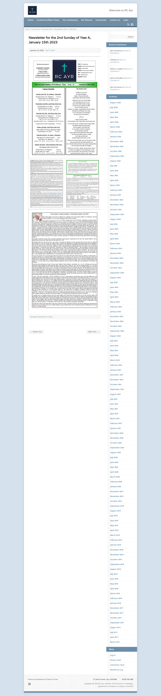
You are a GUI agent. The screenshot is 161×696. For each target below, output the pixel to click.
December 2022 (116, 316)
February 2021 (116, 423)
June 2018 (114, 579)
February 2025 (116, 190)
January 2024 (115, 253)
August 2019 (115, 511)
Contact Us (115, 20)
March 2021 (115, 418)
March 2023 (115, 302)
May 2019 (114, 525)
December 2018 (116, 550)
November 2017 (116, 613)
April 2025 (114, 180)
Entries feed (115, 660)
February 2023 (116, 307)
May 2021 (114, 409)
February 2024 (116, 248)
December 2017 (116, 608)
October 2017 (116, 618)
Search (130, 37)
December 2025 (116, 141)
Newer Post (36, 331)
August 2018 (115, 569)
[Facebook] (132, 24)
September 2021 (117, 389)
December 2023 (116, 258)
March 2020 (115, 477)
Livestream (101, 20)
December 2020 (116, 433)
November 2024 (116, 204)
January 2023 (115, 311)
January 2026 (115, 136)
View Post (72, 29)
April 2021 (114, 413)
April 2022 (114, 355)
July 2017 (114, 632)
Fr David (51, 50)
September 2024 (117, 214)
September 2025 (117, 156)
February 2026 (116, 132)
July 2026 (114, 107)
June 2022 (114, 345)
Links (125, 20)
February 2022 (116, 365)
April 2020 (114, 472)
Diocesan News (47, 29)
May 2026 (114, 117)
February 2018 (116, 598)
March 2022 (115, 360)
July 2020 (114, 457)
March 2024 (115, 243)
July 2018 (114, 574)
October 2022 (116, 326)
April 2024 (114, 239)
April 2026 (114, 122)
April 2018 (114, 588)
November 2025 (116, 146)
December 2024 (116, 200)
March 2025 (115, 185)
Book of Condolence (118, 61)
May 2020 (114, 467)
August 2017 (115, 627)
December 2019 (116, 491)
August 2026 (115, 102)
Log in (113, 655)
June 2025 (114, 170)
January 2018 (115, 603)
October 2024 (116, 209)
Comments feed (117, 665)
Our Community (70, 20)
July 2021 (114, 399)
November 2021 (116, 379)
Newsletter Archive (61, 29)
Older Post (93, 331)
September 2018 (117, 564)
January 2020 (115, 486)
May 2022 (114, 350)
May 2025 (114, 175)
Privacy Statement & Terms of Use (43, 679)
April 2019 (114, 530)
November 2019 (116, 496)
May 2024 (114, 234)
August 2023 (115, 277)
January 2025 (115, 195)
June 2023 (114, 287)
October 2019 (116, 501)
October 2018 (116, 559)
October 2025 (116, 151)
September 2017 (117, 622)
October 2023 (116, 268)
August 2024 (115, 219)
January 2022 (115, 370)
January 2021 (115, 428)
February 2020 (116, 481)
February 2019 (116, 540)
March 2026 (115, 127)
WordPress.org (116, 670)
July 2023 (114, 282)
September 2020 (117, 447)
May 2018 (114, 584)
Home (30, 20)
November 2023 (116, 263)
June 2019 (114, 520)
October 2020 (116, 443)
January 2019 (115, 545)
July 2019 (114, 516)
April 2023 (114, 297)
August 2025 (115, 161)
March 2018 (115, 593)
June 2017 (114, 637)
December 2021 (116, 375)
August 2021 (115, 394)
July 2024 (114, 224)
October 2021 (116, 384)
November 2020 (116, 438)
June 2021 (114, 404)
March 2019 (115, 535)
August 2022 (115, 336)
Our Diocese (86, 20)
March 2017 (115, 642)
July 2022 (114, 341)
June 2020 (114, 462)
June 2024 (114, 229)
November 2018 (116, 554)
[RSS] (128, 24)
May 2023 (114, 292)
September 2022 (117, 331)
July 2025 (114, 166)
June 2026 (114, 112)
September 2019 (117, 506)
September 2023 (117, 273)
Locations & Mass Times (48, 20)
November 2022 (116, 321)
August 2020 (115, 452)
